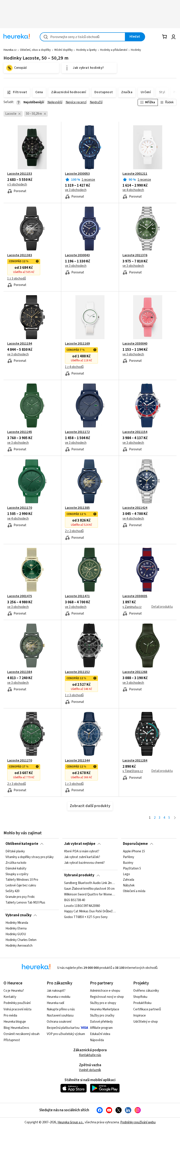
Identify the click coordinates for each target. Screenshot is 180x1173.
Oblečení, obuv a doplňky (35, 50)
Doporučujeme (135, 843)
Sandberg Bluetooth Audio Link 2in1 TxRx (90, 883)
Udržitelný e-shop (145, 1021)
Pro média (10, 1015)
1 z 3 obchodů (16, 278)
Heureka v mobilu (58, 997)
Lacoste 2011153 (19, 174)
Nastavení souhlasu (60, 1015)
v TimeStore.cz (132, 771)
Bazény (128, 863)
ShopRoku (140, 997)
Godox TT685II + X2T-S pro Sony (86, 917)
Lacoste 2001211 (134, 174)
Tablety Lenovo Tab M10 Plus (25, 902)
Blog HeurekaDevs (16, 1028)
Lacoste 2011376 (134, 255)
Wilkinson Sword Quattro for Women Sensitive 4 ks (90, 894)
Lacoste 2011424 (134, 508)
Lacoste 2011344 (77, 760)
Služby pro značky (102, 1015)
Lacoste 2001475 (19, 596)
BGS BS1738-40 (74, 900)
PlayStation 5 (132, 868)
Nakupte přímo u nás (61, 1009)
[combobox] (82, 36)
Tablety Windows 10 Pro (21, 880)
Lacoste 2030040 (134, 344)
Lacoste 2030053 (77, 174)
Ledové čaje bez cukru (20, 885)
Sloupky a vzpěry (16, 874)
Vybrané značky (18, 915)
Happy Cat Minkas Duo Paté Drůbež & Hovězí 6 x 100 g (90, 911)
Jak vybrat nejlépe (79, 843)
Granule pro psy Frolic (20, 897)
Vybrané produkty (79, 875)
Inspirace (139, 1015)
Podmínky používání (17, 1003)
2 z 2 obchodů (74, 531)
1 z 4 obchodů (74, 367)
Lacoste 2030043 (77, 255)
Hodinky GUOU (15, 934)
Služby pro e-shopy (103, 1003)
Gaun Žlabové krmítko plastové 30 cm (89, 889)
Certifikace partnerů (147, 1009)
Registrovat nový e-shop (107, 997)
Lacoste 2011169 (77, 344)
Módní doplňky (63, 50)
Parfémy (128, 857)
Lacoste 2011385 (77, 508)
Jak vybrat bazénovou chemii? (84, 863)
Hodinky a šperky (86, 50)
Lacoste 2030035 (134, 596)
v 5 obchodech (17, 184)
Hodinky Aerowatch (18, 945)
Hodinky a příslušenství (113, 50)
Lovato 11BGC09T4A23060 (82, 906)
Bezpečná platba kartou (63, 1028)
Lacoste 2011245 (19, 432)
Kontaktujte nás (90, 1055)
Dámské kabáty (15, 868)
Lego (126, 874)
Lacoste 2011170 (19, 508)
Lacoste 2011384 (19, 672)
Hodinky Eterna (16, 928)
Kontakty (10, 997)
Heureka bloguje (15, 1021)
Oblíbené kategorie (21, 843)
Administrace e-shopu (105, 990)
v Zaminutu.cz (132, 607)
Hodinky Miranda (16, 923)
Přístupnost (12, 1040)
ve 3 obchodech (75, 190)
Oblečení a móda (134, 891)
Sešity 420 (12, 891)
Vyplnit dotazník (90, 1070)
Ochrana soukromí (59, 1021)
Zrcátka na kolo (15, 863)
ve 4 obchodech (133, 190)
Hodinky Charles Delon (20, 940)
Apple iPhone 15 (134, 851)
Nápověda (97, 1040)
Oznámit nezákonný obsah (22, 1034)
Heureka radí (55, 1003)
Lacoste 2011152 (77, 672)
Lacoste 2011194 (19, 344)
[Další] (174, 817)
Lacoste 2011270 (19, 760)
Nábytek (129, 885)
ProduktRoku (142, 1003)
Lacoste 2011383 (19, 255)
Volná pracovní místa (17, 1009)
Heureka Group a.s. (70, 1122)
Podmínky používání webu (138, 1122)
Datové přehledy (101, 1021)
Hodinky (136, 50)
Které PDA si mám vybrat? (81, 851)
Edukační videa (100, 1034)
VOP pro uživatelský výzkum (66, 1034)
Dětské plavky (15, 851)
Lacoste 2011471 (77, 596)
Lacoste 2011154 (134, 432)
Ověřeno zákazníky (146, 990)
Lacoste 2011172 (77, 432)
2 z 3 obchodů (16, 784)
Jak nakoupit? (56, 990)
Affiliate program (101, 1028)
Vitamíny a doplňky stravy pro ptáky (29, 857)
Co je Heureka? (14, 990)
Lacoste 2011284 (134, 760)
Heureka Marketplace (104, 1009)
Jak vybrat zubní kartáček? (82, 857)
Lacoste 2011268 (134, 672)
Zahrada (128, 880)
